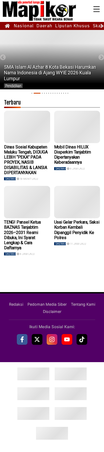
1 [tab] (31, 93)
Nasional (24, 26)
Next (101, 57)
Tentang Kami (83, 304)
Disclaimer (52, 311)
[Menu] (96, 9)
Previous (3, 57)
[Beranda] (7, 26)
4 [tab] (44, 93)
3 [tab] (42, 93)
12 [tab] (61, 93)
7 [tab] (50, 93)
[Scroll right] (102, 26)
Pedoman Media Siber (47, 304)
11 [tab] (59, 93)
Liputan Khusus (72, 26)
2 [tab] (37, 93)
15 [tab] (67, 93)
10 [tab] (57, 93)
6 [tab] (48, 93)
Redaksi (16, 304)
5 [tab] (46, 93)
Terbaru (12, 102)
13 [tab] (63, 93)
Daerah (44, 26)
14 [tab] (65, 93)
